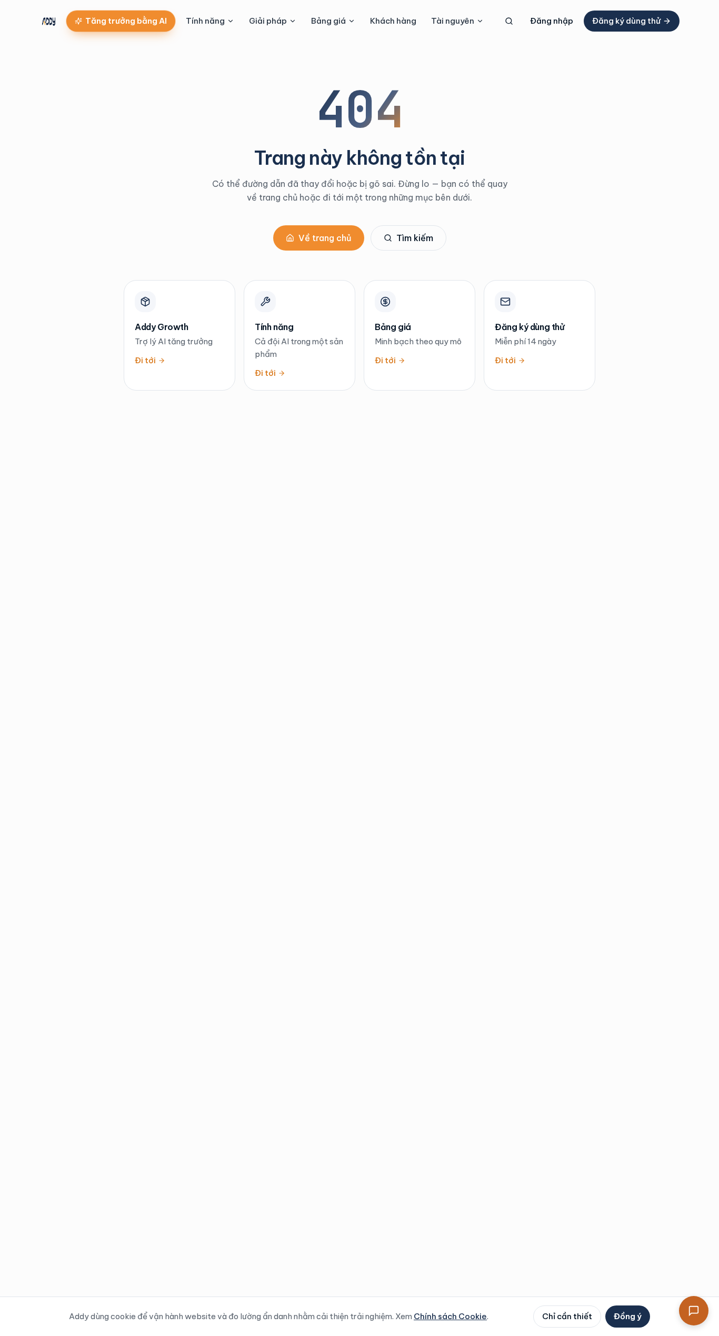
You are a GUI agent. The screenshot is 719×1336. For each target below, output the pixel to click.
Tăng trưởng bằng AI (126, 21)
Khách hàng (393, 21)
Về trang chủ (325, 238)
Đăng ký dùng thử (626, 21)
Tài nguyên (452, 21)
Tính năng (205, 21)
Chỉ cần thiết (567, 1316)
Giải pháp (268, 21)
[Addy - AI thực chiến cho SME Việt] (48, 21)
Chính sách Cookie (450, 1316)
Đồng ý (628, 1316)
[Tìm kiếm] (509, 21)
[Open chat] (693, 1310)
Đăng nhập (551, 21)
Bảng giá (328, 21)
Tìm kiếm (414, 238)
